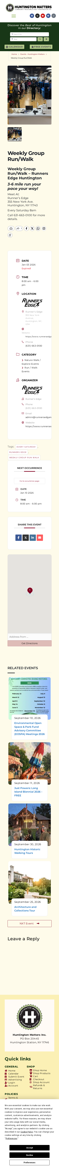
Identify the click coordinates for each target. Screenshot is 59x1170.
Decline (29, 1155)
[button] (13, 16)
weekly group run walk (24, 457)
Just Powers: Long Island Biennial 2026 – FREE (28, 792)
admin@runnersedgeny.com (42, 417)
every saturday (26, 447)
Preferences (29, 1162)
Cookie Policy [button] (27, 1132)
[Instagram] (37, 16)
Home (14, 54)
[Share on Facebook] (18, 538)
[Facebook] (32, 16)
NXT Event (27, 923)
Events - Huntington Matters (32, 54)
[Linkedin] (33, 538)
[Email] (40, 538)
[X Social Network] (25, 538)
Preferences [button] (11, 1138)
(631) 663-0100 (33, 345)
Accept (29, 1148)
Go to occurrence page (29, 481)
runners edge (18, 452)
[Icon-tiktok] (53, 16)
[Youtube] (43, 16)
